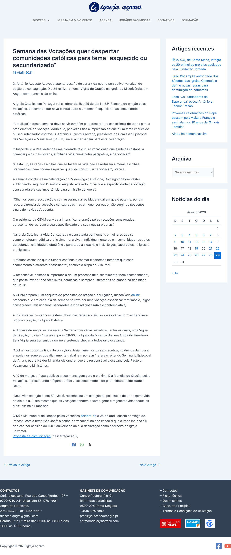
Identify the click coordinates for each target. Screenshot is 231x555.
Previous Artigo (17, 465)
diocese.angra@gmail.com (19, 516)
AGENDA (105, 20)
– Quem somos (171, 501)
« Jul (175, 273)
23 (175, 255)
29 (218, 255)
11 (189, 242)
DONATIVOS (166, 20)
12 (196, 242)
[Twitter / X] (90, 444)
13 (203, 242)
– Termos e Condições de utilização (186, 511)
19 (196, 248)
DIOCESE (39, 20)
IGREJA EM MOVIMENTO (74, 20)
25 (189, 255)
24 (182, 255)
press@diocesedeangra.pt (99, 516)
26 (196, 255)
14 (210, 242)
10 (182, 242)
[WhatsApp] (82, 444)
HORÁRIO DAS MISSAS (134, 20)
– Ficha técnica (171, 495)
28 (210, 255)
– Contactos (168, 490)
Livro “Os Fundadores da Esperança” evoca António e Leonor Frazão (192, 101)
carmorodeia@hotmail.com (99, 521)
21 (210, 248)
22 (217, 248)
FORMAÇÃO (190, 20)
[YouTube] (227, 546)
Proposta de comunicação (32, 436)
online (135, 295)
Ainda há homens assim (189, 134)
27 (203, 255)
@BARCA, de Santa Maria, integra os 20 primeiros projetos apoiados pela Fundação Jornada (196, 64)
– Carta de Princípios (175, 506)
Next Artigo (150, 465)
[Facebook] (74, 444)
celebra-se (88, 416)
